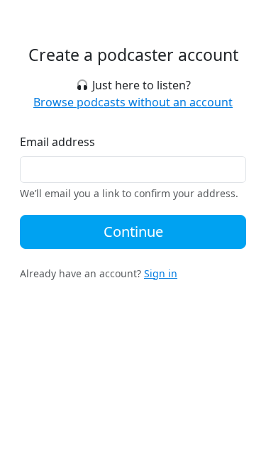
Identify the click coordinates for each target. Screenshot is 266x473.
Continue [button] (133, 231)
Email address (57, 142)
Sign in (160, 273)
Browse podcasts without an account (133, 102)
